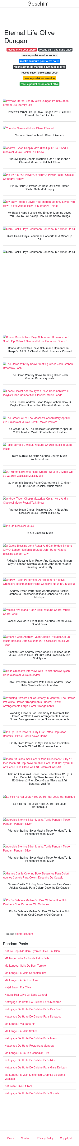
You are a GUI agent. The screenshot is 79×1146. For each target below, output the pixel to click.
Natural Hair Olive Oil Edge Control (26, 994)
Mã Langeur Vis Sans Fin (20, 1024)
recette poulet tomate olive (39, 78)
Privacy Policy (45, 1138)
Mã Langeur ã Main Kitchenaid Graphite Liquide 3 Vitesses (35, 1077)
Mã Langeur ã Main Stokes (21, 1031)
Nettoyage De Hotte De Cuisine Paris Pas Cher (33, 1009)
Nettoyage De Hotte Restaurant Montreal (29, 1045)
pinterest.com (24, 934)
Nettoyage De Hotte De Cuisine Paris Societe (32, 1093)
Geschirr (37, 3)
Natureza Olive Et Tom (18, 1086)
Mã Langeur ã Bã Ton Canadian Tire (27, 1053)
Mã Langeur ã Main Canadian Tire (25, 973)
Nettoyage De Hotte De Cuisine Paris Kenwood (33, 1016)
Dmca (10, 1138)
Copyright (66, 1138)
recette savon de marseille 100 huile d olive (39, 67)
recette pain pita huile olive (55, 49)
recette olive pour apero (21, 49)
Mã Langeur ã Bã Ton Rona (21, 980)
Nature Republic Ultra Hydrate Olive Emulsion (32, 951)
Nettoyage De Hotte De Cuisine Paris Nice (30, 1060)
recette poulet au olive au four (39, 55)
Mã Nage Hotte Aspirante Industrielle (27, 958)
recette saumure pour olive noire (39, 61)
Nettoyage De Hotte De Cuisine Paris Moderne (33, 1002)
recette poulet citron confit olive (39, 84)
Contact (25, 1138)
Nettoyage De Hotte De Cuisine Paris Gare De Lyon (36, 1067)
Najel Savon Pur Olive (18, 987)
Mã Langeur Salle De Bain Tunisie (25, 965)
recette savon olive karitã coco (39, 72)
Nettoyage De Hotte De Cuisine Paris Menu (31, 1038)
